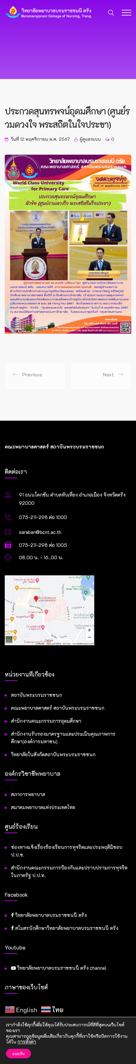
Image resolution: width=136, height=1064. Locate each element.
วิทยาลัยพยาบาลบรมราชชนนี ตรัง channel (61, 968)
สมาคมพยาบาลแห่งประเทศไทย (43, 807)
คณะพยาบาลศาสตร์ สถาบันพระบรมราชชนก (57, 708)
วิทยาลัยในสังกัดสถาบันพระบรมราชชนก (53, 754)
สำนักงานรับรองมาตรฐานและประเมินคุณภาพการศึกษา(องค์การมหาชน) (63, 738)
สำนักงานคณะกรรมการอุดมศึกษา (46, 721)
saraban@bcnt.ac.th (40, 532)
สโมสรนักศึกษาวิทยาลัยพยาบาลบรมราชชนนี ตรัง (66, 928)
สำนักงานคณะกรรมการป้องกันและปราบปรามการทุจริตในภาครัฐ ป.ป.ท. (69, 871)
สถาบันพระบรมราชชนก (36, 695)
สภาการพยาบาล (28, 794)
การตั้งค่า (26, 1042)
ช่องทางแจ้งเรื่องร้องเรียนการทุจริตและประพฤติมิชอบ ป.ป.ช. (66, 851)
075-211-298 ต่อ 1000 (43, 517)
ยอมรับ (18, 1053)
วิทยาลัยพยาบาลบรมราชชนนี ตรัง (50, 915)
